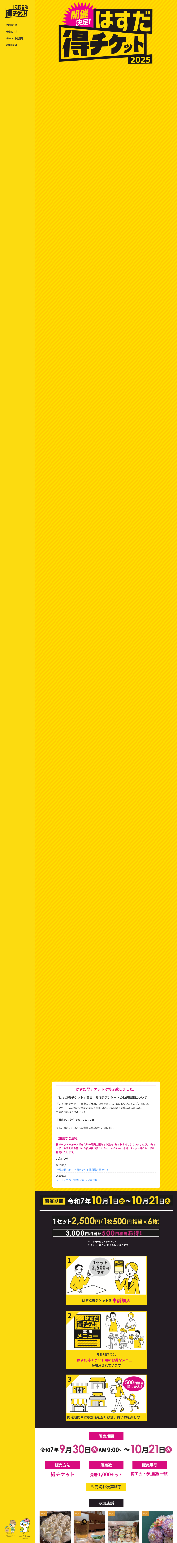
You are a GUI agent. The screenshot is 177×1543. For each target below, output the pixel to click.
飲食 (43, 1513)
